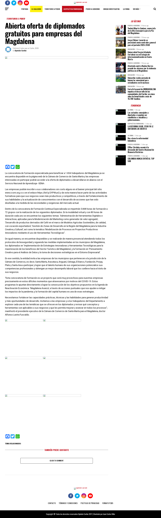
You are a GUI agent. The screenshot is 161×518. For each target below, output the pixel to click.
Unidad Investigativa (111, 9)
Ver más (136, 9)
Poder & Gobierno (93, 9)
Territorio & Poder (52, 9)
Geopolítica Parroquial (73, 9)
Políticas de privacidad (90, 503)
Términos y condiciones (68, 503)
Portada (24, 9)
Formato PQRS (107, 503)
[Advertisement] (136, 184)
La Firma (126, 9)
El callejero (36, 9)
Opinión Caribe (20, 50)
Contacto (52, 503)
